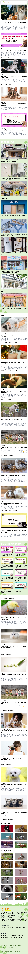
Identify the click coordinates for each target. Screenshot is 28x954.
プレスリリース (4, 940)
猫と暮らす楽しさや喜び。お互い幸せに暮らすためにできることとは (13, 335)
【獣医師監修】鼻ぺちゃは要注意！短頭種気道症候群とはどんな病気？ (14, 104)
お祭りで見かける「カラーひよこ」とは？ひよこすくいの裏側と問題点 (13, 618)
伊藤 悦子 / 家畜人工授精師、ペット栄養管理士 (9, 342)
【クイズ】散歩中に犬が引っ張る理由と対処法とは (13, 130)
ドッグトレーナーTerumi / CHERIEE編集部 (8, 738)
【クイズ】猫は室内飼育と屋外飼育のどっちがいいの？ (14, 50)
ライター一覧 (3, 947)
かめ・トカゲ (22, 927)
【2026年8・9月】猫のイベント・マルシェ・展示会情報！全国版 (13, 23)
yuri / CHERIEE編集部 (5, 57)
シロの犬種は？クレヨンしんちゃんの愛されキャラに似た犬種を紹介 (13, 785)
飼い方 (4, 389)
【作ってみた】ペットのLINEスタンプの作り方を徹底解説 (14, 731)
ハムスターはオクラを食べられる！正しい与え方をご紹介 (13, 675)
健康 (4, 102)
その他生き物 (4, 929)
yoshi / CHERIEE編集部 (5, 791)
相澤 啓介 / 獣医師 (4, 111)
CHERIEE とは (4, 945)
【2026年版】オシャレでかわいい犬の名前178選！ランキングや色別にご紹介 (13, 758)
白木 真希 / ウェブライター (6, 426)
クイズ (5, 48)
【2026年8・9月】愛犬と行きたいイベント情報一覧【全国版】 (14, 447)
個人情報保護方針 (12, 945)
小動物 (2, 501)
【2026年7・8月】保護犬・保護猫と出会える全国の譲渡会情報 (14, 812)
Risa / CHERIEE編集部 (5, 682)
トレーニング (6, 74)
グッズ (5, 501)
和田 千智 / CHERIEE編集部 (6, 84)
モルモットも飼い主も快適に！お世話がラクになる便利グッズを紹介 (13, 503)
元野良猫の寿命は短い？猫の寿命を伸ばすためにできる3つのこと (13, 420)
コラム (4, 333)
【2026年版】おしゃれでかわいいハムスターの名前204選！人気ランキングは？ (13, 646)
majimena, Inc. (17, 951)
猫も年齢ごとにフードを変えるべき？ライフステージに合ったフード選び (13, 476)
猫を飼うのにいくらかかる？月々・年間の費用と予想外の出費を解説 (13, 391)
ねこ (2, 48)
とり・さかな (3, 616)
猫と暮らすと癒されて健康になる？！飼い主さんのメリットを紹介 (13, 363)
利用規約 (19, 945)
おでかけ (5, 445)
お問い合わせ (10, 947)
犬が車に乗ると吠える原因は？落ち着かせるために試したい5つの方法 (14, 76)
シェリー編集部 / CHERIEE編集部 (7, 30)
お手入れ (14, 935)
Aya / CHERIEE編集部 (5, 537)
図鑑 (4, 783)
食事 (10, 935)
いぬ (2, 74)
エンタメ (5, 21)
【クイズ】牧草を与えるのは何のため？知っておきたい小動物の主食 (13, 531)
